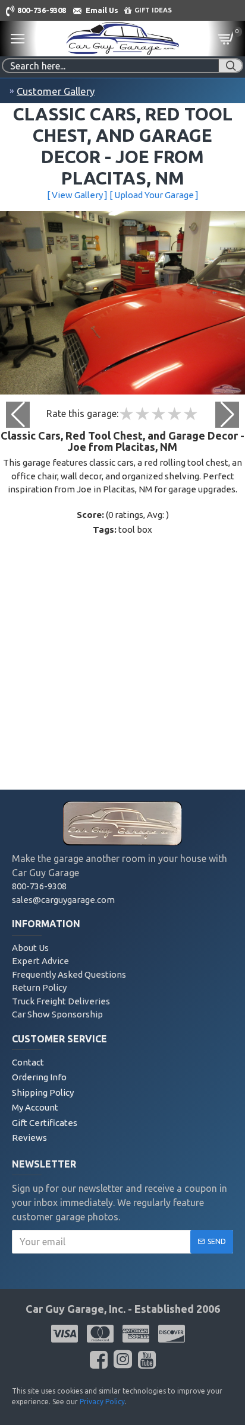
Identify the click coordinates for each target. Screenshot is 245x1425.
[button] (227, 415)
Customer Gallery (56, 91)
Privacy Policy (102, 1401)
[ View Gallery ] (77, 195)
